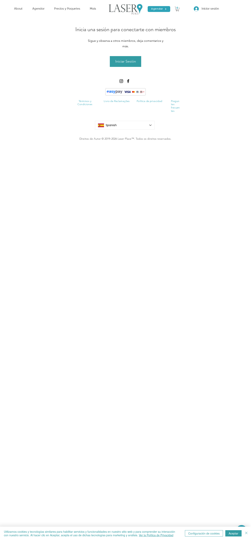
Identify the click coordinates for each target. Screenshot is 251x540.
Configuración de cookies (204, 533)
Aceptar (233, 533)
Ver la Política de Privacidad (156, 535)
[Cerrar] (246, 533)
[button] (41, 9)
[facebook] (128, 81)
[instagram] (121, 81)
